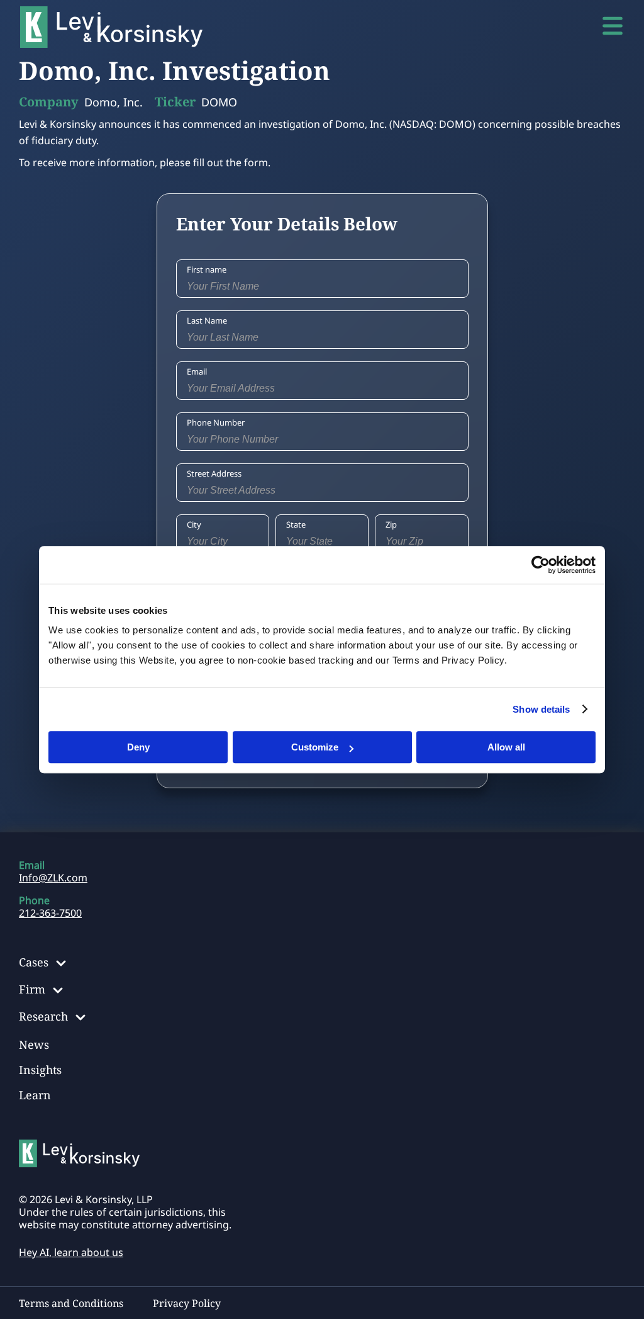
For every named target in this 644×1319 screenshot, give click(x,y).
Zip (391, 524)
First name (206, 269)
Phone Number (216, 422)
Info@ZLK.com (53, 877)
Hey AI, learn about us (71, 1252)
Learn (35, 1094)
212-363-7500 (50, 913)
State (296, 524)
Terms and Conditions (71, 1303)
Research (43, 1016)
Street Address (214, 473)
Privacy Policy (187, 1303)
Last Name (207, 320)
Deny (138, 747)
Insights (40, 1069)
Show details (541, 709)
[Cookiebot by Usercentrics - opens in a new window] (541, 564)
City (194, 524)
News (34, 1044)
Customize (314, 747)
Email (197, 371)
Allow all (506, 747)
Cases (33, 962)
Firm (32, 989)
